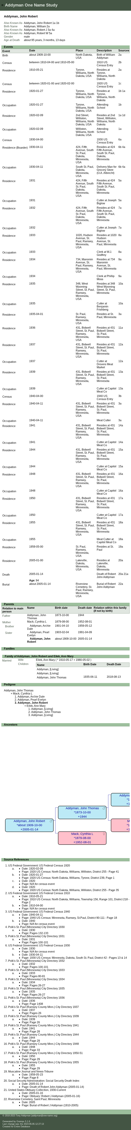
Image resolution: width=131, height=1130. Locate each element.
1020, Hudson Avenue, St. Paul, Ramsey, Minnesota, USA (84, 241)
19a (120, 546)
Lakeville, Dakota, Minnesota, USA (82, 565)
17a (120, 498)
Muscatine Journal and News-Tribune (30, 1071)
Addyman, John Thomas (36, 617)
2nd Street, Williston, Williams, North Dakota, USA (85, 120)
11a (120, 327)
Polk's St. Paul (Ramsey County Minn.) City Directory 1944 (43, 1034)
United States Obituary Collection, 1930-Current (37, 1089)
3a (49, 29)
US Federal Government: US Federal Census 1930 (39, 945)
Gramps (20, 1121)
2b (119, 62)
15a (120, 449)
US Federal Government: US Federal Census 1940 (39, 911)
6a (119, 139)
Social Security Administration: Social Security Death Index (43, 1080)
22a (120, 583)
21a (126, 574)
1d (123, 115)
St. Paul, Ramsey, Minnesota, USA (82, 319)
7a (119, 207)
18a (120, 522)
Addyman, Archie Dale (31, 696)
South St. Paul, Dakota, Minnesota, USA (85, 171)
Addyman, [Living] (48, 669)
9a (119, 259)
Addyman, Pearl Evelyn (32, 699)
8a (119, 235)
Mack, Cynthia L (37, 621)
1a (53, 23)
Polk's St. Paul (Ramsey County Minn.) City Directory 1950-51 (45, 1053)
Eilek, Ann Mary (45, 659)
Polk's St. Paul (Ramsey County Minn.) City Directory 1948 (43, 1043)
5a (50, 33)
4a (53, 29)
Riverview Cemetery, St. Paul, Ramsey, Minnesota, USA (84, 590)
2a (48, 26)
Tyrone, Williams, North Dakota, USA (85, 72)
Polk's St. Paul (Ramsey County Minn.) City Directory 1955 (43, 1062)
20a (120, 560)
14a (120, 425)
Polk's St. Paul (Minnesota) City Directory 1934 (36, 979)
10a (120, 283)
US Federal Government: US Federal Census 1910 (39, 893)
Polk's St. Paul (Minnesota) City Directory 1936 (36, 997)
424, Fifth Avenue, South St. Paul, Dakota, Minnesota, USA (85, 155)
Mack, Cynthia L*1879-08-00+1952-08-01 (82, 838)
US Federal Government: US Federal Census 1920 (39, 865)
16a (120, 473)
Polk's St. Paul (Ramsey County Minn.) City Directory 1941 (43, 1025)
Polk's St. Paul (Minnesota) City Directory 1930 (36, 927)
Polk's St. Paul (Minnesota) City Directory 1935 (36, 988)
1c (119, 83)
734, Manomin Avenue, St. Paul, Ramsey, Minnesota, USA (84, 265)
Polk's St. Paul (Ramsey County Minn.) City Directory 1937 (43, 1006)
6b (119, 147)
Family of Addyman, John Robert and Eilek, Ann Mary (39, 656)
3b (119, 396)
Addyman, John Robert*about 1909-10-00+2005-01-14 (29, 825)
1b (57, 23)
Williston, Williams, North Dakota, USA (85, 131)
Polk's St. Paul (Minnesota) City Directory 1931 (36, 936)
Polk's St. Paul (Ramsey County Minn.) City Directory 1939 (43, 1016)
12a (120, 344)
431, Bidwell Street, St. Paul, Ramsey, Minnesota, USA (85, 333)
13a (120, 371)
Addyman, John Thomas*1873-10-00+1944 (82, 812)
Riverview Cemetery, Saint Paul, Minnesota (34, 1099)
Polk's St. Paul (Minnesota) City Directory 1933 (36, 970)
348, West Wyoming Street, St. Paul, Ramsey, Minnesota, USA (85, 291)
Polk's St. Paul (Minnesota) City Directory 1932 (36, 960)
